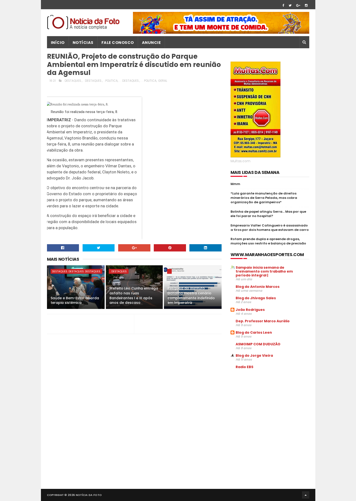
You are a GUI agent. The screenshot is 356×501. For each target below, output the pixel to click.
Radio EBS (244, 366)
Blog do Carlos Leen (254, 332)
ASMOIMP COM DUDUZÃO (258, 344)
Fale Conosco (117, 42)
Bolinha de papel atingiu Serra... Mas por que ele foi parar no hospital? (268, 213)
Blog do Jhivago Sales (256, 298)
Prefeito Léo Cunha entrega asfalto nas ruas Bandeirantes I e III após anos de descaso (133, 295)
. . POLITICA (148, 81)
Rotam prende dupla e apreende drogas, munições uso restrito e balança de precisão (268, 241)
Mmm (235, 184)
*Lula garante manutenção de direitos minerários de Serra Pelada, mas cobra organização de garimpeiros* (264, 197)
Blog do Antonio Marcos (257, 286)
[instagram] (306, 5)
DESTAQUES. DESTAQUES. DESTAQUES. (76, 271)
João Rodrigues (250, 309)
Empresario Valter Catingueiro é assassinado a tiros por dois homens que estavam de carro (270, 227)
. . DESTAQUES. (129, 81)
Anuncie (151, 42)
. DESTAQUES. (72, 81)
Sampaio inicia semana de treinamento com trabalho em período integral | (264, 271)
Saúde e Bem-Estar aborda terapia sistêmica (75, 300)
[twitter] (290, 5)
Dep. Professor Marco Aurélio (263, 321)
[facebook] (283, 5)
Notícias (83, 42)
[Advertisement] (271, 410)
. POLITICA (111, 81)
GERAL (162, 81)
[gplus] (298, 5)
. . (169, 271)
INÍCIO (58, 42)
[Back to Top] (305, 495)
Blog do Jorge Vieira (254, 355)
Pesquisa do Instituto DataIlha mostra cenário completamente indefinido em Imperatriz (191, 295)
